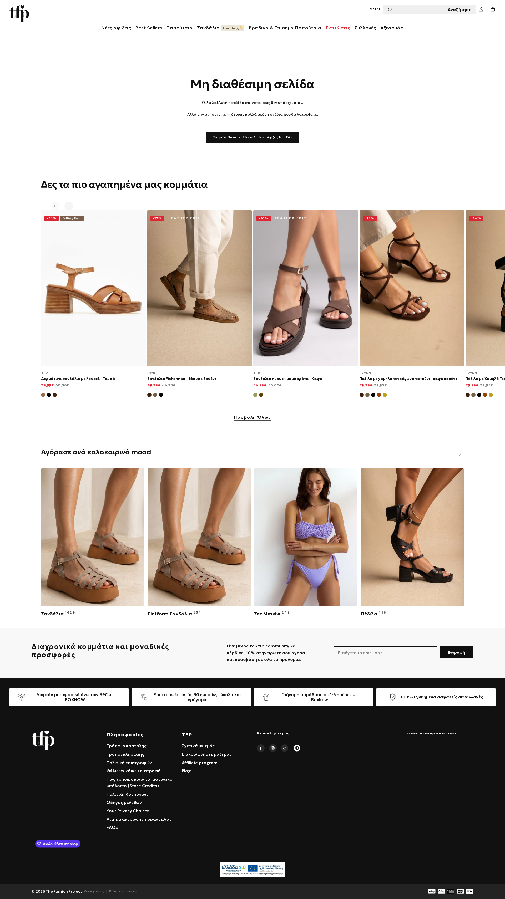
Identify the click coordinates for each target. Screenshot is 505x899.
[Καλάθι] (493, 9)
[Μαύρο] (49, 395)
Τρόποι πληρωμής (125, 754)
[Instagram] (273, 748)
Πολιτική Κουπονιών (127, 794)
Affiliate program (200, 762)
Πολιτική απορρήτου (125, 891)
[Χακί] (255, 395)
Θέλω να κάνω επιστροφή (133, 770)
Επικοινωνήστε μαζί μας (207, 754)
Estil (151, 373)
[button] (375, 9)
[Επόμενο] (68, 206)
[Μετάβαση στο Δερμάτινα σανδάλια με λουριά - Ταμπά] (93, 288)
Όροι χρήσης (94, 891)
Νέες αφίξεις (116, 28)
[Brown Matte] (55, 395)
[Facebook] (261, 748)
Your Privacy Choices (128, 810)
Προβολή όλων (252, 417)
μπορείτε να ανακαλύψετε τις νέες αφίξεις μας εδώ (252, 137)
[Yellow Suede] (385, 395)
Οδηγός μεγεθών (124, 802)
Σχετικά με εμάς (198, 745)
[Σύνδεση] (481, 9)
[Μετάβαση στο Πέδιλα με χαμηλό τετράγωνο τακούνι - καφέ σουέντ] (412, 288)
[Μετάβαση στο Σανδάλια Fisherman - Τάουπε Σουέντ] (199, 288)
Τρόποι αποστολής (126, 745)
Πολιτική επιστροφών (129, 762)
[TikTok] (285, 748)
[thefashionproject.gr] (43, 740)
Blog (186, 770)
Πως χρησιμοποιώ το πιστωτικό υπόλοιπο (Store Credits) (140, 783)
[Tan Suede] (379, 395)
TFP (44, 373)
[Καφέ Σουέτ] (149, 395)
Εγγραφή (456, 652)
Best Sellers (148, 28)
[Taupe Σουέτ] (367, 395)
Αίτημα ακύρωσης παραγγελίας (139, 819)
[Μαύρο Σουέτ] (161, 395)
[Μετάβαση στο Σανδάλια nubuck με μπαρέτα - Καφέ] (305, 288)
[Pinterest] (297, 748)
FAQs (112, 827)
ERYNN (365, 373)
